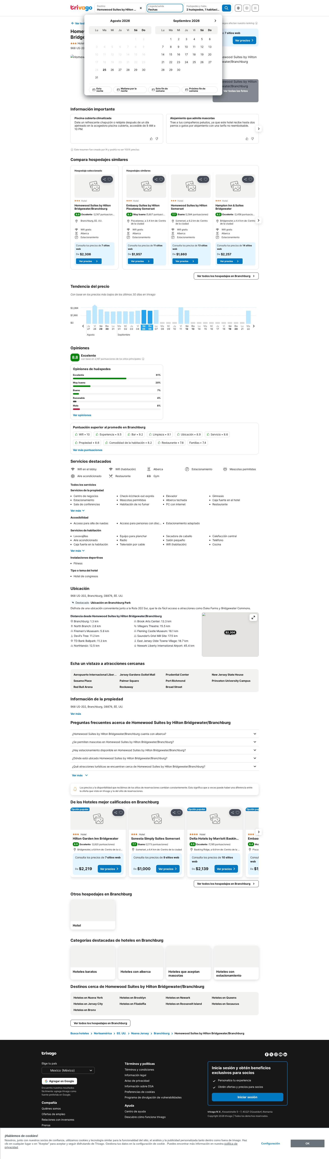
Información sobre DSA (139, 1086)
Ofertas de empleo (53, 1114)
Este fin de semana (162, 89)
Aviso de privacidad (137, 1080)
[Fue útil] (151, 138)
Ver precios (242, 40)
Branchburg (162, 1033)
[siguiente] (215, 20)
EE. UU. (121, 1033)
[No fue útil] (156, 138)
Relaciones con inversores (58, 1119)
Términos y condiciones (139, 1069)
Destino (101, 6)
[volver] (83, 327)
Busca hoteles (79, 1033)
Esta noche (99, 89)
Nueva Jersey (140, 1033)
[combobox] (120, 8)
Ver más (75, 510)
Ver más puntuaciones (87, 450)
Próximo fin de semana (197, 89)
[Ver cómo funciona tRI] (143, 358)
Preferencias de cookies (140, 1091)
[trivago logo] (81, 8)
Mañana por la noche (128, 89)
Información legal (135, 1075)
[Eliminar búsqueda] (140, 8)
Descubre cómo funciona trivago (145, 1117)
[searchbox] (120, 9)
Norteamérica (103, 1033)
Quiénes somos (51, 1108)
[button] (120, 8)
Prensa (46, 1125)
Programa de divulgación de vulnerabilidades (153, 1097)
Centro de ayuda (135, 1111)
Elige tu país (49, 1063)
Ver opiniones (82, 415)
